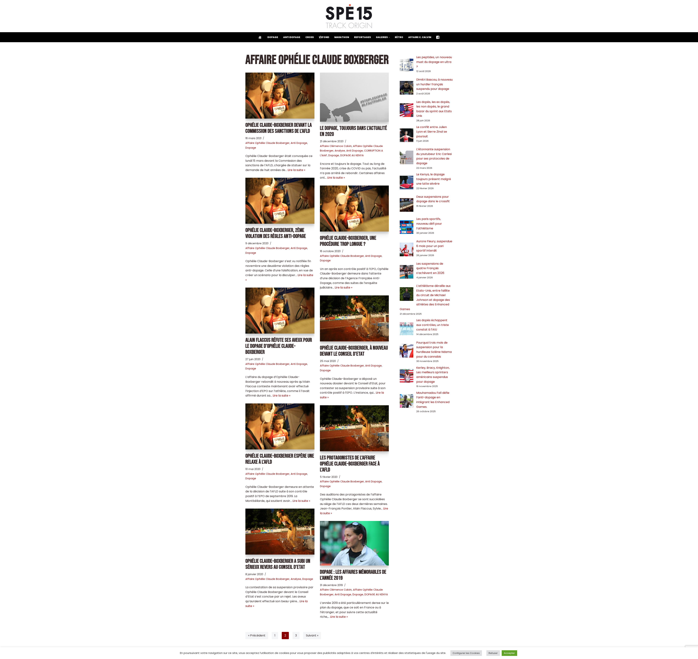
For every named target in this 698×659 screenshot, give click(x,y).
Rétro (399, 37)
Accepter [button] (509, 653)
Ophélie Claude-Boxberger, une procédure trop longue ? (348, 241)
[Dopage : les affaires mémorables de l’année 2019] (354, 543)
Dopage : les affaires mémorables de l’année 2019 (353, 575)
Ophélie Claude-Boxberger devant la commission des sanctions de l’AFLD (278, 128)
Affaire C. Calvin (419, 37)
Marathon (341, 37)
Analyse (340, 150)
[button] (389, 37)
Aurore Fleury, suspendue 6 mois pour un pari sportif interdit (434, 246)
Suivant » (312, 635)
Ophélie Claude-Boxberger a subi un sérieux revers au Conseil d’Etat (277, 564)
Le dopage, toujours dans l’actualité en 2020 (353, 131)
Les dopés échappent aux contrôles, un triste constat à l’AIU (432, 325)
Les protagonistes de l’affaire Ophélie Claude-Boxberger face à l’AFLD (350, 464)
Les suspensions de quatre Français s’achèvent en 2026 (430, 268)
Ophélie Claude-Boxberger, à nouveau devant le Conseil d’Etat (354, 351)
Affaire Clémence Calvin (336, 146)
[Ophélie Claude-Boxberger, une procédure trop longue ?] (354, 209)
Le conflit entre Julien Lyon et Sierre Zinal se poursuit (431, 131)
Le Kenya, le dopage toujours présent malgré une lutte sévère (433, 179)
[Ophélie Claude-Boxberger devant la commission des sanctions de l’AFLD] (279, 96)
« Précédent (256, 635)
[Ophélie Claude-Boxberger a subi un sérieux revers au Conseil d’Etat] (279, 532)
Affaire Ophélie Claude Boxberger (267, 143)
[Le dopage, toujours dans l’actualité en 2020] (354, 97)
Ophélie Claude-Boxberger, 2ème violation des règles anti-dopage (275, 233)
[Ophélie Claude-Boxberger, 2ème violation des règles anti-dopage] (279, 201)
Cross (309, 37)
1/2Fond (324, 37)
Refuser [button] (493, 653)
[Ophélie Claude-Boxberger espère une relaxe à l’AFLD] (279, 426)
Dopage (272, 37)
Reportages (362, 37)
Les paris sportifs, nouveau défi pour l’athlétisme (429, 223)
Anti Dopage (291, 37)
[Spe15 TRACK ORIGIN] (349, 16)
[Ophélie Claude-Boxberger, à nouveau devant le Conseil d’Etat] (354, 318)
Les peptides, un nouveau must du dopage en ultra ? (434, 62)
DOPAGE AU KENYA (352, 155)
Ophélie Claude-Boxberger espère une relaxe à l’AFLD (279, 459)
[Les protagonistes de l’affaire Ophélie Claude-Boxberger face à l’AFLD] (354, 428)
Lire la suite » (296, 170)
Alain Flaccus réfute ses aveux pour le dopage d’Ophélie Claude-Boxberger (278, 346)
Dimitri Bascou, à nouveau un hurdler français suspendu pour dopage (434, 84)
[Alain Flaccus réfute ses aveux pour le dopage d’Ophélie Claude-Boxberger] (279, 311)
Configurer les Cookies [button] (466, 653)
